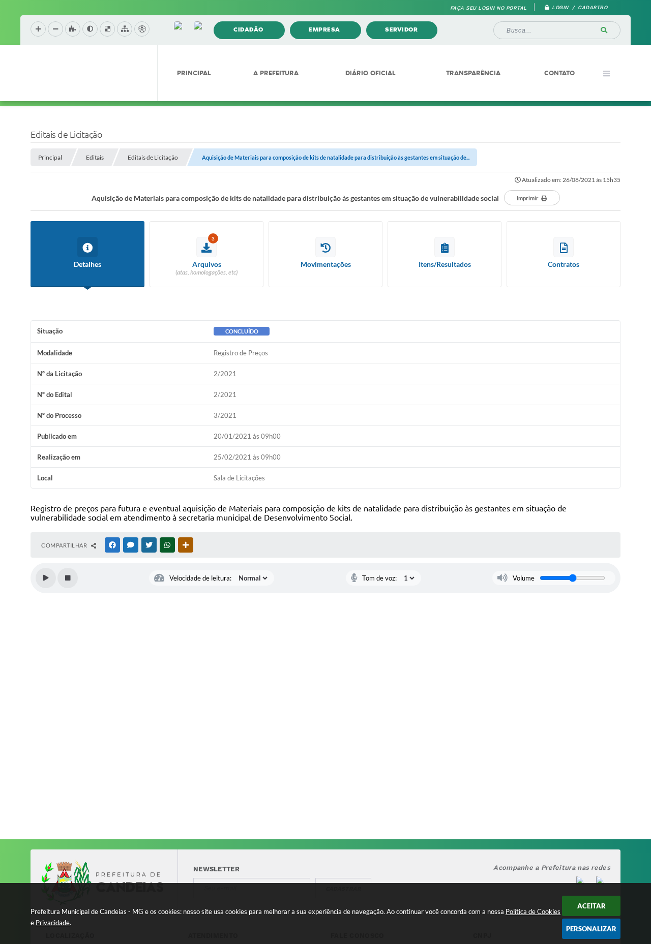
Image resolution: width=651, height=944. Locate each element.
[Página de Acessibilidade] (142, 29)
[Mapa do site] (124, 29)
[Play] (46, 578)
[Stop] (67, 578)
